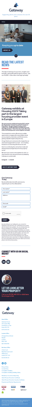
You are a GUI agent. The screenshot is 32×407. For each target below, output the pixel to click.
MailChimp (4, 234)
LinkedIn (11, 160)
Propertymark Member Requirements (11, 382)
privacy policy (13, 240)
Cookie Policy (5, 369)
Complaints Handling (7, 370)
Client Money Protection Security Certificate (13, 380)
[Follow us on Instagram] (8, 262)
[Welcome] (16, 8)
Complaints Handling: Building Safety (11, 372)
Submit (5, 220)
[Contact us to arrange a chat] (25, 294)
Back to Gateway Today (10, 167)
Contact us (6, 50)
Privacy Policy (5, 367)
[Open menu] (16, 22)
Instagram (4, 160)
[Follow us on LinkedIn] (4, 262)
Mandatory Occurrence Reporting (10, 375)
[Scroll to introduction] (16, 55)
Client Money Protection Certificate (11, 377)
